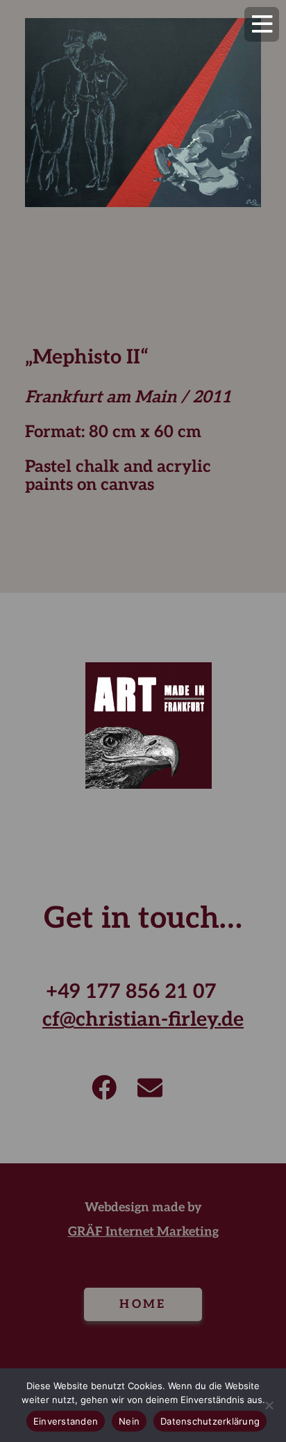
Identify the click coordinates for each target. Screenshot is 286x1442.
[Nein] (269, 1405)
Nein (129, 1421)
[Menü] (261, 24)
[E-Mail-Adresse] (149, 1087)
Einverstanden (65, 1421)
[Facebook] (104, 1087)
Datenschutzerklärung (210, 1421)
